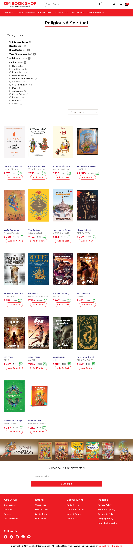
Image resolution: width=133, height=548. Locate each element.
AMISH (56, 296)
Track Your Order (95, 13)
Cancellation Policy (107, 523)
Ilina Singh (81, 169)
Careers (8, 514)
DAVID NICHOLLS (61, 233)
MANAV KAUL (83, 233)
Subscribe (66, 483)
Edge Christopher (36, 233)
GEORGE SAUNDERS (38, 296)
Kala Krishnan (10, 424)
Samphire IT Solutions (110, 546)
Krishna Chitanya (11, 169)
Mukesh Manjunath (61, 169)
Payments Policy (106, 514)
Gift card (58, 13)
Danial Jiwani (9, 296)
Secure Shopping (106, 509)
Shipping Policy (105, 518)
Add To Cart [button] (39, 431)
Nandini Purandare (12, 233)
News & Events (73, 514)
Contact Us (72, 518)
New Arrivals (41, 509)
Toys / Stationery (24, 13)
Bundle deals (44, 13)
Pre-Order (40, 518)
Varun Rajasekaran (36, 169)
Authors (8, 509)
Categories (40, 505)
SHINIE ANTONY (85, 360)
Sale (67, 13)
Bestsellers (41, 514)
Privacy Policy (104, 505)
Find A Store (78, 13)
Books (8, 13)
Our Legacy (10, 505)
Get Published (11, 518)
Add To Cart (14, 177)
